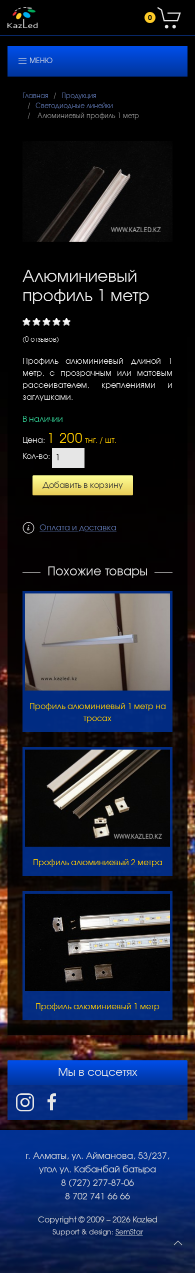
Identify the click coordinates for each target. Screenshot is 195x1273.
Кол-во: (36, 457)
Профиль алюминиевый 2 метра (97, 863)
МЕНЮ (40, 61)
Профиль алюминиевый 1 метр (98, 1007)
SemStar (129, 1232)
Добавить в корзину (82, 485)
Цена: (33, 440)
